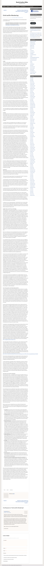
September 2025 (32, 88)
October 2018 (32, 132)
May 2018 (31, 133)
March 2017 (32, 143)
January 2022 (32, 120)
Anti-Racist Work (15, 17)
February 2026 (32, 83)
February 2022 (32, 119)
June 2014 (31, 175)
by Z (30, 49)
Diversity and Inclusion (33, 58)
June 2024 (31, 99)
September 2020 (32, 123)
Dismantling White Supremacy (34, 57)
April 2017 (31, 141)
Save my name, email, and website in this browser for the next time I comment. (15, 555)
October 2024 (32, 97)
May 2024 (31, 100)
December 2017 (32, 136)
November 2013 (32, 184)
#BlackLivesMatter (33, 41)
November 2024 (32, 96)
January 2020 (32, 127)
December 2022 (32, 112)
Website (4, 553)
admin (14, 493)
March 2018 (32, 135)
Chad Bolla (31, 53)
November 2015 (32, 159)
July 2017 (31, 137)
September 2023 (32, 107)
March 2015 (32, 167)
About (8, 6)
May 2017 (31, 140)
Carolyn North (6, 511)
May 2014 (31, 176)
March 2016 (32, 156)
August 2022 (32, 115)
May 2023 (31, 109)
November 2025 (32, 85)
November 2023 (32, 105)
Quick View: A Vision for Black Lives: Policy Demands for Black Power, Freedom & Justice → (22, 11)
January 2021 (32, 121)
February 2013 (32, 195)
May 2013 (31, 191)
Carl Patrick (32, 50)
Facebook (23, 6)
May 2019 (31, 131)
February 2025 (32, 93)
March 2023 (32, 111)
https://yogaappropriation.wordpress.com (9, 339)
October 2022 (32, 113)
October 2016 (32, 148)
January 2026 (32, 84)
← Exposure (5, 10)
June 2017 (31, 139)
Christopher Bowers (33, 54)
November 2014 (32, 171)
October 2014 (32, 172)
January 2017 (32, 145)
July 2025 (31, 91)
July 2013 (31, 188)
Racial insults (32, 69)
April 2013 (31, 192)
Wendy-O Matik (32, 73)
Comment (4, 540)
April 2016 (31, 155)
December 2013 (32, 183)
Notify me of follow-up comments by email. (10, 557)
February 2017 (32, 144)
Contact (18, 6)
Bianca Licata (32, 46)
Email (4, 550)
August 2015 (32, 163)
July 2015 (31, 164)
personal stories (32, 66)
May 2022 (31, 117)
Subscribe (33, 23)
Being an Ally (32, 45)
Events (12, 6)
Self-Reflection (20, 17)
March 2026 (32, 81)
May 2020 (31, 125)
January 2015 (32, 168)
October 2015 (32, 160)
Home (4, 6)
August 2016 (32, 151)
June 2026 (31, 77)
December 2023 (32, 104)
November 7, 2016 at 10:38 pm (7, 512)
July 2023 (31, 108)
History (31, 62)
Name (4, 548)
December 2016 (32, 147)
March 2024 (32, 101)
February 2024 (32, 103)
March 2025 (32, 92)
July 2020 (31, 124)
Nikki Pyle (31, 65)
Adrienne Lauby (32, 42)
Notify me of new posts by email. (9, 559)
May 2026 (31, 79)
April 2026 (31, 80)
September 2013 (32, 187)
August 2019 (32, 128)
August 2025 (32, 89)
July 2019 (31, 129)
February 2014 (32, 180)
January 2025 (32, 95)
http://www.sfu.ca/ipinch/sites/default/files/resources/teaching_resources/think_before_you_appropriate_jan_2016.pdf (20, 353)
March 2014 (32, 179)
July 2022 (31, 116)
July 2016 (31, 152)
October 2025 (32, 87)
